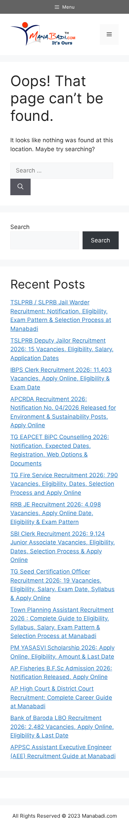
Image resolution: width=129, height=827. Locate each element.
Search (20, 226)
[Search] (20, 187)
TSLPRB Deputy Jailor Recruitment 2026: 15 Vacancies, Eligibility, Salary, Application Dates (62, 349)
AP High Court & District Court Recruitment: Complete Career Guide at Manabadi (61, 697)
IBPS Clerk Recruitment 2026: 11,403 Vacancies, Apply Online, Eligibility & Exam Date (61, 378)
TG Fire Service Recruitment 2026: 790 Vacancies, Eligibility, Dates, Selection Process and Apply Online (64, 484)
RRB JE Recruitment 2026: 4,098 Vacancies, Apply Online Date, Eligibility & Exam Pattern (55, 513)
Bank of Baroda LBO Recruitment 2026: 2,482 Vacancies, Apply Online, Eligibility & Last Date (62, 726)
